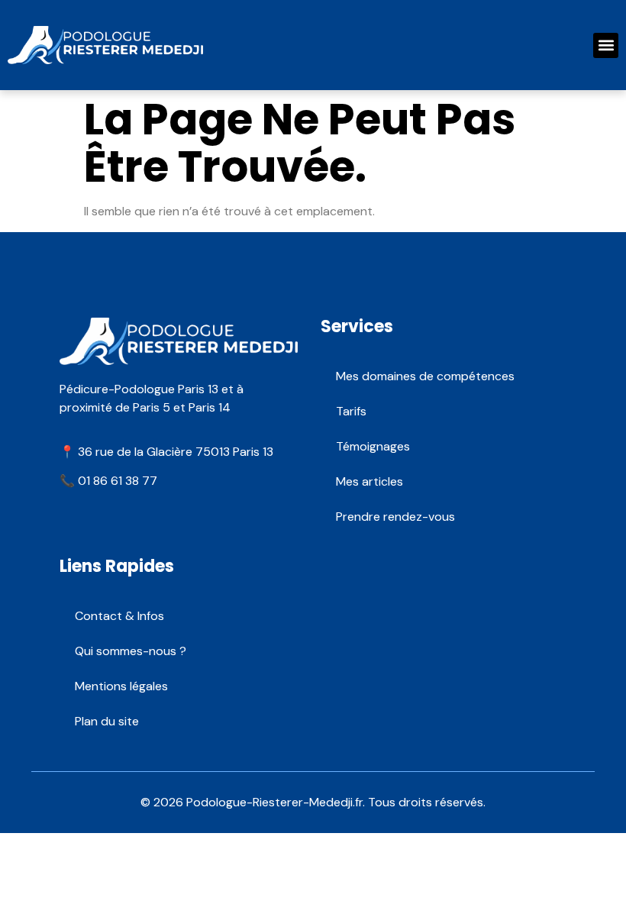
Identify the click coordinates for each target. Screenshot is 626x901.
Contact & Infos (119, 616)
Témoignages (373, 446)
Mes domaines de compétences (425, 376)
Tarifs (351, 411)
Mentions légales (121, 686)
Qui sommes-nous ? (130, 651)
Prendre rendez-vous (395, 517)
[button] (605, 45)
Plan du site (107, 721)
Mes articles (369, 481)
